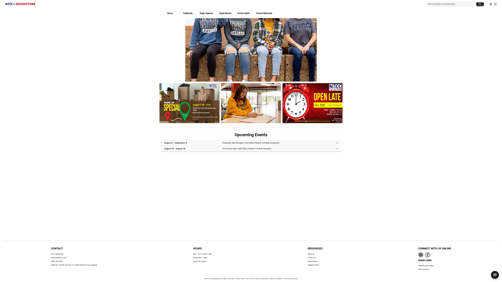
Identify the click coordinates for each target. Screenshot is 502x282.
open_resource (423, 269)
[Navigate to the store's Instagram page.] (420, 255)
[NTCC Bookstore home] (21, 4)
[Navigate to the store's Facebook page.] (426, 255)
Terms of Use (250, 279)
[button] (251, 143)
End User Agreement (262, 279)
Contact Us (312, 258)
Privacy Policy (239, 279)
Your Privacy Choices (291, 279)
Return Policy (312, 261)
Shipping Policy (313, 265)
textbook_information (426, 266)
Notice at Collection (276, 279)
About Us (311, 254)
